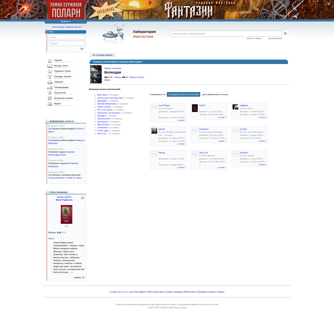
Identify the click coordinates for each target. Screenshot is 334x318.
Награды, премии (62, 76)
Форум (57, 103)
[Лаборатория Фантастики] (114, 34)
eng (122, 292)
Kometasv (204, 129)
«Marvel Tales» (75, 178)
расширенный (275, 38)
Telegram (203, 292)
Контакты (159, 292)
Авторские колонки (63, 98)
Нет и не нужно (104, 110)
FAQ (150, 292)
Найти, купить (104, 107)
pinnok (162, 129)
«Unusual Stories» (56, 178)
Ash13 (202, 105)
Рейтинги (58, 82)
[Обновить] (82, 199)
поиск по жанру (254, 38)
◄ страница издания (102, 55)
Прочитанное (103, 118)
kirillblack (244, 105)
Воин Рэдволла (64, 200)
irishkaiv (244, 152)
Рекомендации (61, 87)
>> (72, 272)
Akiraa (162, 152)
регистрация (58, 27)
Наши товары (216, 292)
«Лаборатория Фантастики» (173, 307)
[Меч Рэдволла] (66, 223)
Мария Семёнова (112, 68)
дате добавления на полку (215, 94)
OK (80, 48)
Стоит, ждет (103, 130)
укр (130, 292)
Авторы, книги (61, 65)
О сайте (114, 292)
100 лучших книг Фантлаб (109, 98)
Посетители (60, 92)
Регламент (140, 292)
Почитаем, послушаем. (108, 113)
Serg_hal (203, 152)
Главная (58, 60)
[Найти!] (285, 34)
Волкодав (102, 101)
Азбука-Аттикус (136, 77)
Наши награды (174, 292)
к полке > (181, 120)
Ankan (51, 238)
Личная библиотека (106, 104)
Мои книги (102, 95)
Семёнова (102, 127)
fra (126, 292)
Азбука (117, 77)
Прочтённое (103, 124)
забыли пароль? (74, 27)
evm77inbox (164, 105)
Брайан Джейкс (64, 197)
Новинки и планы (62, 71)
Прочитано (102, 122)
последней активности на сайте (183, 94)
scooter (243, 129)
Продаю (101, 116)
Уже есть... (102, 133)
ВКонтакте (190, 292)
